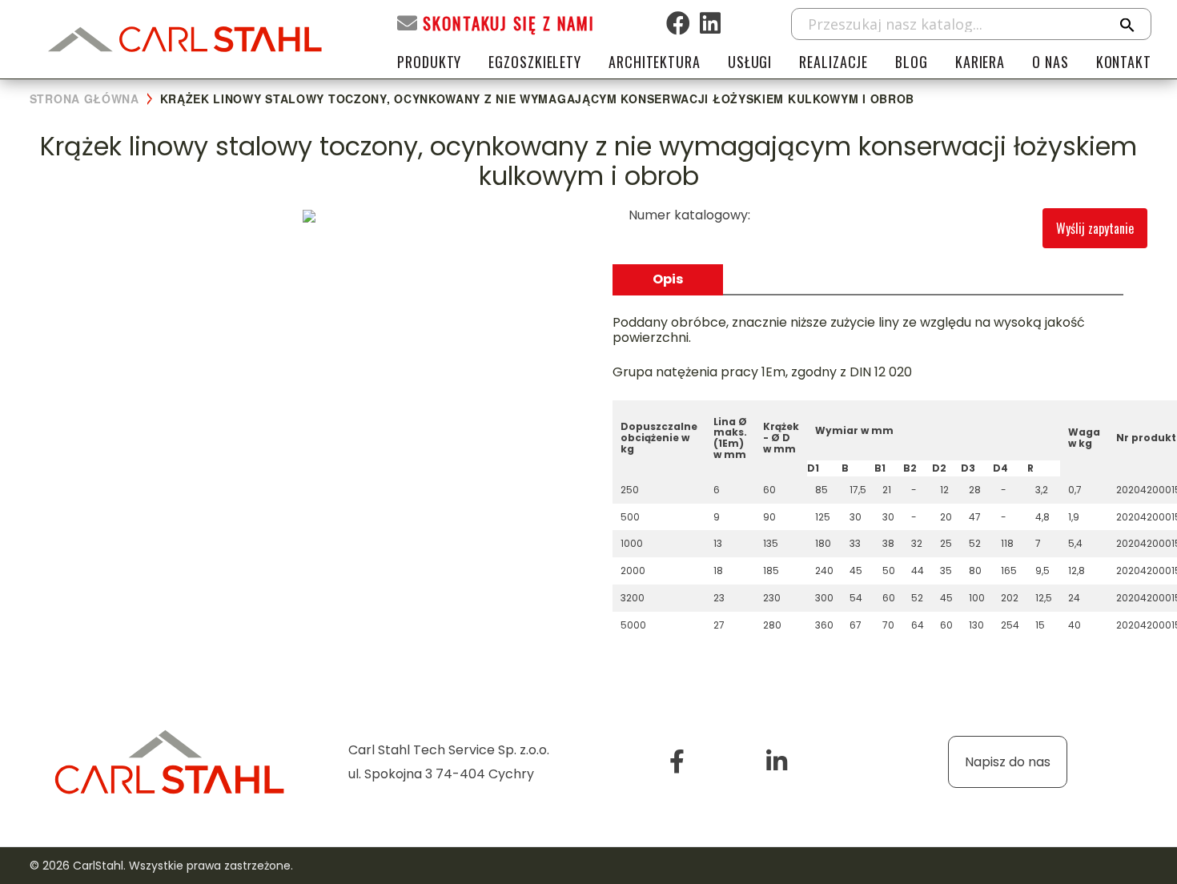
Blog (911, 61)
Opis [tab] (668, 279)
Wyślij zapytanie (1095, 228)
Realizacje (833, 61)
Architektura (655, 61)
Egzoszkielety (534, 61)
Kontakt (1123, 61)
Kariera (980, 61)
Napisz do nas (1007, 762)
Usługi (750, 61)
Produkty (429, 61)
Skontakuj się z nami (509, 22)
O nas (1050, 61)
